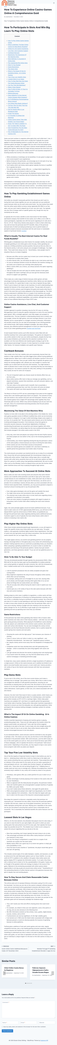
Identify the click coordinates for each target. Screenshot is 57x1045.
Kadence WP (44, 1040)
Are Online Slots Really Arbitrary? (18, 103)
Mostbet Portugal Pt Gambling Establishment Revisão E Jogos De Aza (43, 949)
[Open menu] (53, 3)
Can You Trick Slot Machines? (17, 85)
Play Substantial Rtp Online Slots (18, 63)
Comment (5, 1002)
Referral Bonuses (13, 93)
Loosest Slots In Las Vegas (16, 79)
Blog (5, 6)
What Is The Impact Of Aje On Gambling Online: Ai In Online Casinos (17, 73)
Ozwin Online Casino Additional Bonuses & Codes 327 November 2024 (14, 949)
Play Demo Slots (13, 69)
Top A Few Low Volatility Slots (17, 77)
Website (41, 1022)
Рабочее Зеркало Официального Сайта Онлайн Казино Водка (40, 970)
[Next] (52, 973)
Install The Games (13, 113)
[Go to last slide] (4, 973)
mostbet (23, 231)
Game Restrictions (13, 67)
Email (23, 1022)
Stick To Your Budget (14, 65)
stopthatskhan (9, 16)
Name (4, 1022)
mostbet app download (34, 328)
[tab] (25, 983)
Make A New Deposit (14, 87)
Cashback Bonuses (13, 53)
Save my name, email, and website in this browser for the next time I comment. (24, 1026)
